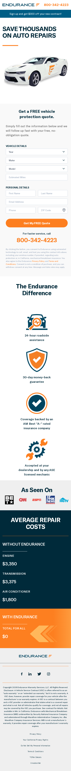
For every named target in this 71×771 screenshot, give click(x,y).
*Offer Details (35, 757)
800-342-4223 (37, 239)
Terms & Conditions (35, 751)
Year (11, 151)
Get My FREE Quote (37, 223)
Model (12, 168)
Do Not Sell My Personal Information (35, 746)
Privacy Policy (38, 261)
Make (12, 160)
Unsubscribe (35, 763)
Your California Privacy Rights (35, 740)
